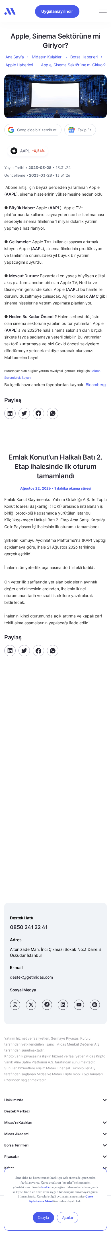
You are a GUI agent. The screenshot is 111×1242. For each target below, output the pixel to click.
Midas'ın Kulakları (18, 1122)
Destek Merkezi (17, 1111)
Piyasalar (11, 1156)
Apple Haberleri (19, 64)
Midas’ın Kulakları (47, 56)
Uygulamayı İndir (57, 11)
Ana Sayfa (14, 56)
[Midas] (10, 11)
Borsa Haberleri (84, 56)
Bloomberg (95, 384)
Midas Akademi (16, 1134)
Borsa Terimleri (16, 1145)
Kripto (9, 1168)
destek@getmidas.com (31, 977)
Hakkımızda (13, 1100)
